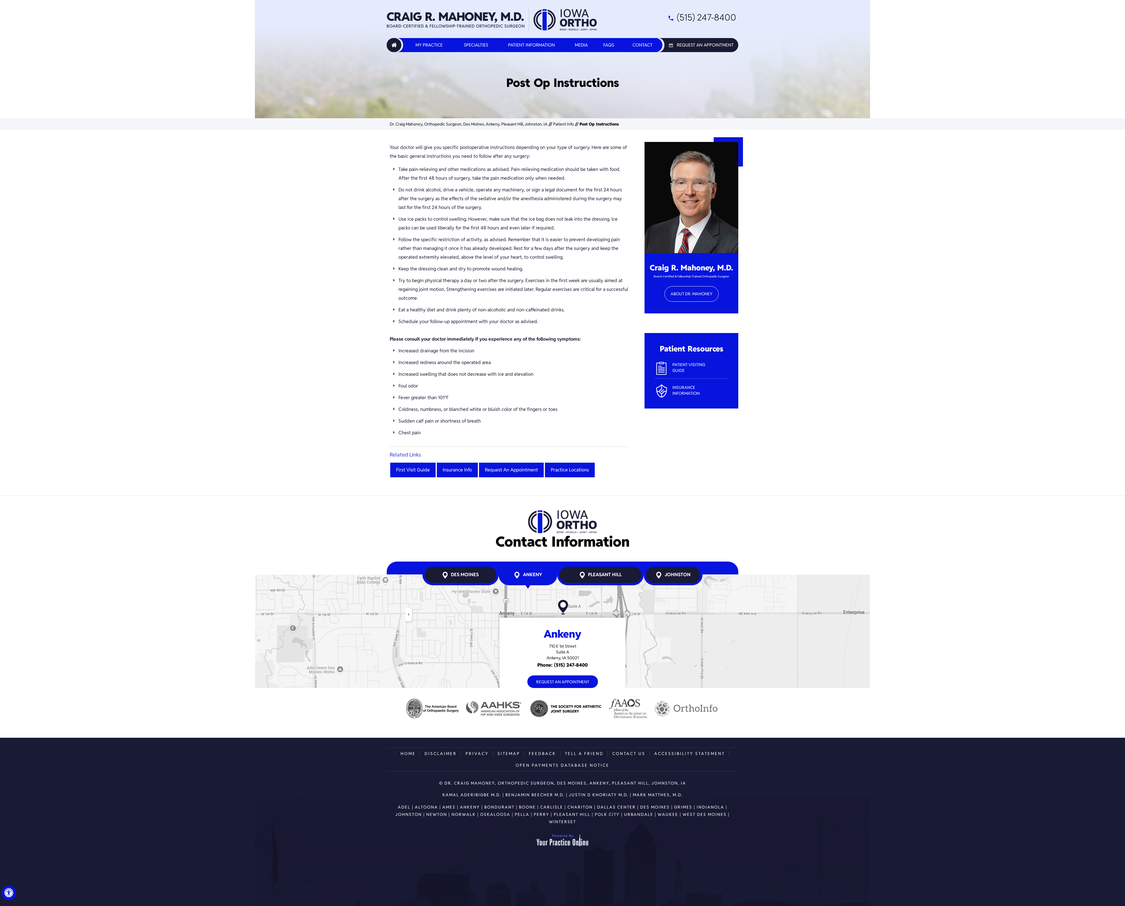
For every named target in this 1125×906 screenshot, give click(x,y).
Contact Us (628, 753)
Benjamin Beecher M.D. (535, 794)
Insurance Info (457, 470)
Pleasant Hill (605, 575)
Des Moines (465, 575)
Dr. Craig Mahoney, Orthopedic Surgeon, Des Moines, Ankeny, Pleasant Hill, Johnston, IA (469, 124)
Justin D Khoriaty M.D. (598, 794)
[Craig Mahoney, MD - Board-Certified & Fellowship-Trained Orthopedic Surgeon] (456, 20)
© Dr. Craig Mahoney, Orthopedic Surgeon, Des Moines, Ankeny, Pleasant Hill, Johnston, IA (562, 783)
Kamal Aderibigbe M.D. (471, 794)
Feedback (542, 753)
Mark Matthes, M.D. (658, 794)
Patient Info (563, 124)
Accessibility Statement (689, 753)
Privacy (477, 753)
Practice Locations (570, 470)
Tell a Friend (584, 753)
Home (408, 753)
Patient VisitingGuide (688, 367)
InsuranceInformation (686, 390)
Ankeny (532, 575)
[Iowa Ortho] (565, 19)
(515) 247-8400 (706, 17)
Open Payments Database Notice (562, 765)
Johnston (678, 575)
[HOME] (394, 45)
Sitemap (508, 753)
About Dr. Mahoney (691, 293)
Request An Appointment (705, 45)
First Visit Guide (413, 470)
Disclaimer (441, 753)
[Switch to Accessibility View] (8, 893)
